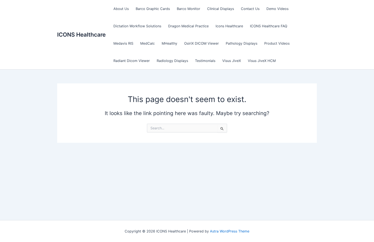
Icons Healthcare (229, 26)
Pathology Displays (241, 43)
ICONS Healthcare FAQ (268, 26)
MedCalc (147, 43)
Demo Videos (277, 8)
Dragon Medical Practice (188, 26)
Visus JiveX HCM (262, 60)
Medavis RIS (123, 43)
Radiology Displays (172, 60)
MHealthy (169, 43)
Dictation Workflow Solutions (137, 26)
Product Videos (277, 43)
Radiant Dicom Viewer (131, 60)
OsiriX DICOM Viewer (201, 43)
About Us (121, 8)
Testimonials (205, 60)
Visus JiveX (231, 60)
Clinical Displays (220, 8)
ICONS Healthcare (81, 34)
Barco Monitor (188, 8)
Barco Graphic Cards (153, 8)
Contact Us (250, 8)
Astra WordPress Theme (229, 231)
